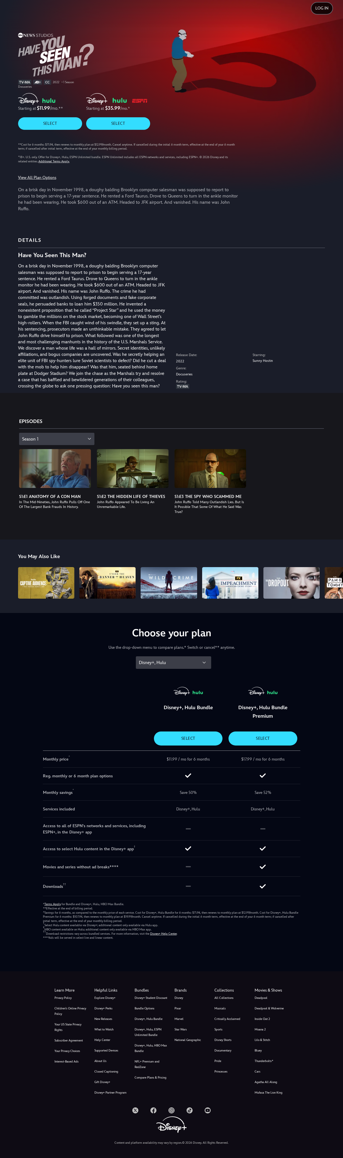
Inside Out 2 (262, 1019)
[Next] (333, 582)
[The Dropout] (291, 583)
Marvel (179, 1019)
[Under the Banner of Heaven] (107, 583)
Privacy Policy (63, 998)
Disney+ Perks (103, 1008)
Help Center (102, 1040)
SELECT (50, 123)
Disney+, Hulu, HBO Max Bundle (151, 1048)
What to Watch (103, 1029)
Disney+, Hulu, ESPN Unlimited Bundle (148, 1032)
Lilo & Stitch (262, 1040)
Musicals (220, 1008)
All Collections (224, 998)
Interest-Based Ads (66, 1061)
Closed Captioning (106, 1071)
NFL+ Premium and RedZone (147, 1064)
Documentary (222, 1050)
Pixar (178, 1008)
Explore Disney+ (105, 998)
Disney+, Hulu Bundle (148, 1019)
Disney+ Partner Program (110, 1092)
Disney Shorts (223, 1040)
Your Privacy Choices (67, 1051)
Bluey (258, 1050)
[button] (111, 990)
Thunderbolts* (264, 1061)
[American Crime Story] (230, 583)
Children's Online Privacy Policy (70, 1011)
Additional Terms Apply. (54, 161)
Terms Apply (52, 904)
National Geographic (188, 1040)
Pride (217, 1061)
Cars (257, 1071)
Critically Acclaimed (227, 1019)
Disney (179, 998)
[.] (135, 1110)
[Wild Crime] (169, 583)
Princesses (220, 1071)
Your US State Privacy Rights (67, 1027)
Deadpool (261, 998)
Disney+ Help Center (163, 933)
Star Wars (181, 1029)
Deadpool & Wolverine (269, 1008)
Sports (218, 1029)
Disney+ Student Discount (151, 998)
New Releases (103, 1019)
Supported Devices (106, 1050)
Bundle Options (144, 1008)
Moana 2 (260, 1029)
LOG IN (321, 8)
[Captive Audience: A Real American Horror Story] (46, 583)
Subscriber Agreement (68, 1040)
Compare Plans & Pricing (150, 1077)
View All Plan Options (37, 177)
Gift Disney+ (102, 1082)
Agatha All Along (266, 1082)
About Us (100, 1061)
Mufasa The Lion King (268, 1092)
